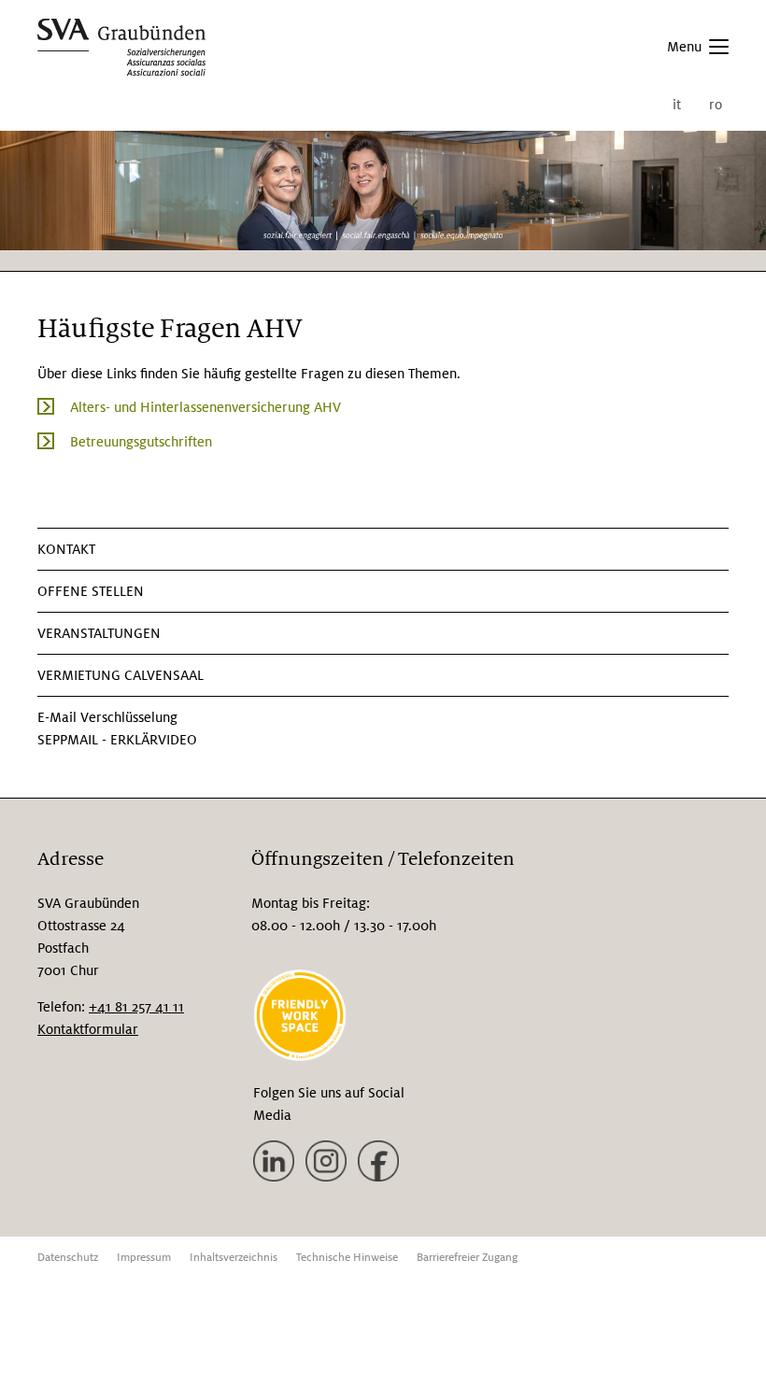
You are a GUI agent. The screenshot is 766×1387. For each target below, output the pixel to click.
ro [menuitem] (715, 104)
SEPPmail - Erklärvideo (117, 739)
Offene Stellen (90, 591)
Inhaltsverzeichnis (233, 1258)
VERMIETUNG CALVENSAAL (120, 675)
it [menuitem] (677, 104)
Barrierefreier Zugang (467, 1258)
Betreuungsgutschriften (141, 441)
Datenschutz (67, 1258)
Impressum (144, 1258)
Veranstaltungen (99, 633)
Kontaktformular (87, 1029)
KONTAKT (66, 549)
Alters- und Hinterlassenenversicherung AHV (205, 407)
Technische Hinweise (347, 1258)
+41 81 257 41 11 (136, 1006)
